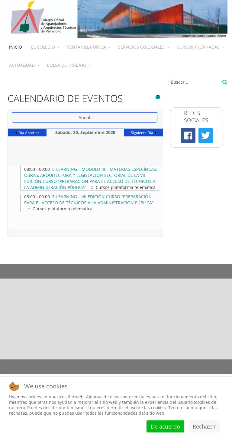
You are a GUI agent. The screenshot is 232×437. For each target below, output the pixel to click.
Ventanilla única (86, 47)
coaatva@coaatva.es (195, 343)
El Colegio (43, 47)
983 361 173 (156, 328)
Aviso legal (46, 363)
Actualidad (22, 65)
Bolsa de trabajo (66, 65)
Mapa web (162, 363)
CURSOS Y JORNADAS (198, 47)
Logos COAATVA (87, 267)
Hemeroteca (29, 267)
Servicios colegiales (141, 47)
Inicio (15, 47)
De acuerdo (165, 426)
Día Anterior (28, 132)
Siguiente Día (142, 132)
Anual (84, 117)
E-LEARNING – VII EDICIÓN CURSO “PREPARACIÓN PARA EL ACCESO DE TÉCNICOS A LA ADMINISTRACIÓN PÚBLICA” (88, 200)
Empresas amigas (145, 267)
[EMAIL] (158, 97)
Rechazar (204, 426)
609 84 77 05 (207, 328)
